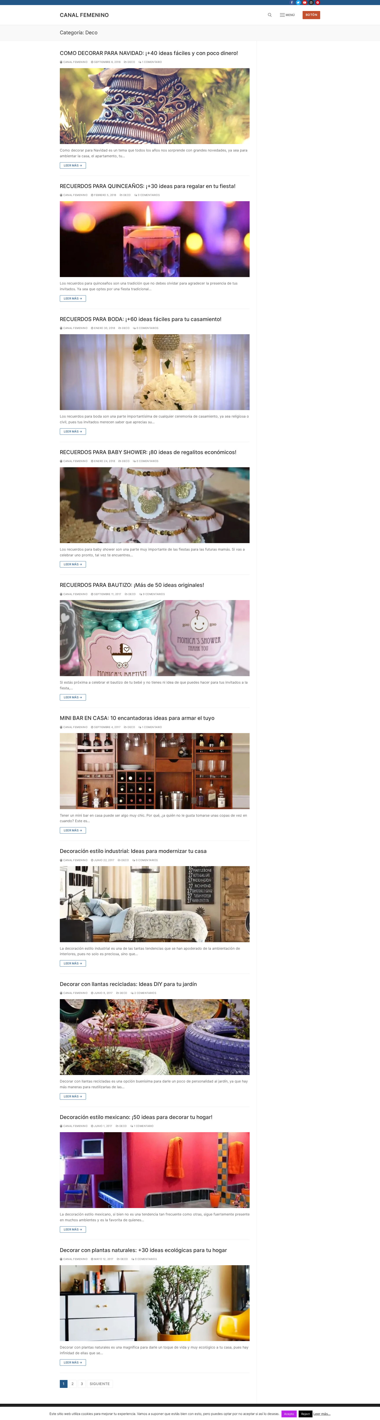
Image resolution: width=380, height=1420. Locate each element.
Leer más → (73, 165)
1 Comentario (151, 62)
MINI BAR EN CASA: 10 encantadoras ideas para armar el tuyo (137, 718)
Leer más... (322, 1414)
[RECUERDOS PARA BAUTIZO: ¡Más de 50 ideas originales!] (155, 638)
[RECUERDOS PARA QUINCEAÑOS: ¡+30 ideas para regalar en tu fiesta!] (155, 239)
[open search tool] (270, 15)
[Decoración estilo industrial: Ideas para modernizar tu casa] (155, 904)
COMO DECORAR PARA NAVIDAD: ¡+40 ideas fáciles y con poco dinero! (149, 53)
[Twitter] (298, 2)
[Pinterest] (317, 2)
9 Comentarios (153, 594)
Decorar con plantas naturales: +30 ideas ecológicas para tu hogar (143, 1250)
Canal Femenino (84, 15)
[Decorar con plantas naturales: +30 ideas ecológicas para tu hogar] (155, 1303)
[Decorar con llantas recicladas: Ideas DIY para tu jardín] (155, 1037)
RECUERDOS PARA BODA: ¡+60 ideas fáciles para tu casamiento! (140, 319)
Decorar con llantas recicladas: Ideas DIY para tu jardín (128, 984)
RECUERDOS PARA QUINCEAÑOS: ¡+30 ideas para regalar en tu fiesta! (148, 186)
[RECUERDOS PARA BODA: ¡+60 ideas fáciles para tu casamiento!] (155, 372)
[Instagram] (311, 2)
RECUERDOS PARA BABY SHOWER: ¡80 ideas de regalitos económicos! (148, 452)
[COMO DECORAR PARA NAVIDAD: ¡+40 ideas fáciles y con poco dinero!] (155, 106)
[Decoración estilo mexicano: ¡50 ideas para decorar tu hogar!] (155, 1170)
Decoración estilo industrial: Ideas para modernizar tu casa (133, 851)
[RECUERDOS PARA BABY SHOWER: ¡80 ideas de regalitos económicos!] (155, 505)
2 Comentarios (144, 993)
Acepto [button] (289, 1414)
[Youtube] (304, 2)
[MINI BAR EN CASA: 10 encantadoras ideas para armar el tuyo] (155, 771)
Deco (131, 62)
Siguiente (100, 1384)
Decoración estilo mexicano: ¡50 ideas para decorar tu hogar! (136, 1117)
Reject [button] (305, 1414)
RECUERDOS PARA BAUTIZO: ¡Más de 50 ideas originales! (132, 585)
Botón (311, 14)
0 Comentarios (148, 195)
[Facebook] (291, 2)
